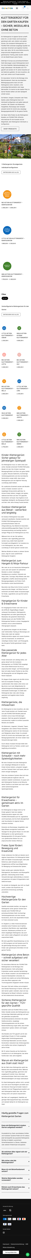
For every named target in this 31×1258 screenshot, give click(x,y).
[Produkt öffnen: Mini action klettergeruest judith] (23, 404)
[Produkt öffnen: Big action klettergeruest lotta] (8, 350)
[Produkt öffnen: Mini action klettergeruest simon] (23, 430)
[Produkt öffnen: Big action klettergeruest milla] (8, 377)
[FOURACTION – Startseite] (7, 8)
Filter (5, 298)
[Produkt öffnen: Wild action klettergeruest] (8, 404)
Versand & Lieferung (8, 1206)
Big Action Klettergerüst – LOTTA (8, 362)
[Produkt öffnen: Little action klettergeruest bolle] (8, 430)
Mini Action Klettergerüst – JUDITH (23, 415)
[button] (17, 8)
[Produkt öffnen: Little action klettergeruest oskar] (8, 324)
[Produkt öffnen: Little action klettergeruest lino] (23, 377)
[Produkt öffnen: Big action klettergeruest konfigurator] (15, 188)
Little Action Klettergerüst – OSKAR (8, 335)
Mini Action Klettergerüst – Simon (23, 442)
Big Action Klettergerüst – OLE (23, 362)
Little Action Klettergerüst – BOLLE (8, 442)
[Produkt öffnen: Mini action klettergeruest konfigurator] (15, 259)
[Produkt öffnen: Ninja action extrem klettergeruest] (23, 324)
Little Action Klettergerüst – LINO (23, 389)
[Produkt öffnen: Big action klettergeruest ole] (23, 350)
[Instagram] (4, 1233)
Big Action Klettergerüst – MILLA (8, 389)
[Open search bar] (27, 8)
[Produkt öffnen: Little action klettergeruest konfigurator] (15, 223)
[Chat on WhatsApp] (27, 1254)
